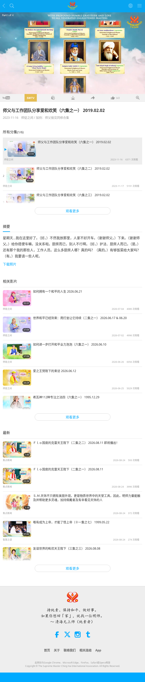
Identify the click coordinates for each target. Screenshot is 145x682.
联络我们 (70, 650)
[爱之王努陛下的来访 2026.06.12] (17, 378)
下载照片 (9, 264)
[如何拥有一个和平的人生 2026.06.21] (17, 298)
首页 (47, 650)
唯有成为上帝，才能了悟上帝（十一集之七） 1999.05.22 (71, 522)
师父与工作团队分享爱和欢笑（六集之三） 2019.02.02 (73, 195)
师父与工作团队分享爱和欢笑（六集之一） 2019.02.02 (74, 142)
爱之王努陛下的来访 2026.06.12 (54, 371)
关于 (57, 650)
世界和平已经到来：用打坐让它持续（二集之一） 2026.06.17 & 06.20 (80, 318)
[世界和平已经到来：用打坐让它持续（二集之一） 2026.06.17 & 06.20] (17, 325)
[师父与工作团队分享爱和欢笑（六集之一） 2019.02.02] (22, 149)
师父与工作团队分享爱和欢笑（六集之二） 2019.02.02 (73, 168)
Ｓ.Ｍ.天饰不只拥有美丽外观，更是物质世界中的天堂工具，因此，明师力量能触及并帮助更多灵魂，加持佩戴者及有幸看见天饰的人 (86, 498)
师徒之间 (27, 118)
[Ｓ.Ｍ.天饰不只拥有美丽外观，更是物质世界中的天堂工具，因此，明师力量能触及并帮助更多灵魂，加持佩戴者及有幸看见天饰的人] (17, 502)
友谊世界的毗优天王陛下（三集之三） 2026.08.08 (66, 548)
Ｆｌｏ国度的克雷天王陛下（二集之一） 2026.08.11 (68, 469)
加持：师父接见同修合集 (52, 118)
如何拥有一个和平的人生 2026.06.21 (57, 291)
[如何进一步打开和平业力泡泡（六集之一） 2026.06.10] (17, 351)
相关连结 (85, 650)
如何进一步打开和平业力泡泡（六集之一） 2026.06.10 (69, 344)
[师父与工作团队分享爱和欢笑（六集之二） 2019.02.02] (20, 175)
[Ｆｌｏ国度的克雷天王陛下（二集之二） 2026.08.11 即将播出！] (17, 449)
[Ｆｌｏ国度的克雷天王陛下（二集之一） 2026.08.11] (17, 476)
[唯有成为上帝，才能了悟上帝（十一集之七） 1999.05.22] (17, 529)
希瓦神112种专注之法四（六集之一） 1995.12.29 (66, 397)
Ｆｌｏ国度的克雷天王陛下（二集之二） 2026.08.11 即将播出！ (76, 443)
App (98, 650)
